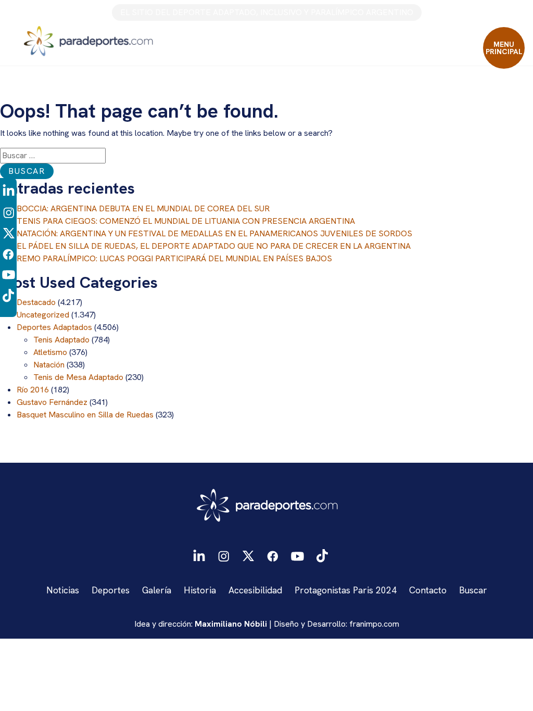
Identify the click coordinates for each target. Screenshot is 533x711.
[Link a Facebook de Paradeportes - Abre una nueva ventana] (8, 253)
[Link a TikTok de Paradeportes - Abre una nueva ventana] (8, 294)
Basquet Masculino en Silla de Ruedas (85, 414)
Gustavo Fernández (52, 402)
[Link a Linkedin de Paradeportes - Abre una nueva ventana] (8, 191)
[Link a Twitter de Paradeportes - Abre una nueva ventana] (8, 232)
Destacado (36, 302)
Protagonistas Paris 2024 (346, 590)
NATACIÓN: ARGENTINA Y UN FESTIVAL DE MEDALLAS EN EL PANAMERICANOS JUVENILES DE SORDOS (214, 233)
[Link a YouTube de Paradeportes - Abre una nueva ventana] (8, 274)
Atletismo (50, 352)
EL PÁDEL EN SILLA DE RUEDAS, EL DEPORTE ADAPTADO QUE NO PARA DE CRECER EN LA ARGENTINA (214, 245)
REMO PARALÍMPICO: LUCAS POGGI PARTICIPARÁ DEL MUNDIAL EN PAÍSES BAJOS (174, 258)
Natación (49, 364)
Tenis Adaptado (61, 339)
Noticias (62, 590)
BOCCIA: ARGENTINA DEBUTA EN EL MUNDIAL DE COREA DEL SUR (143, 208)
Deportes (111, 590)
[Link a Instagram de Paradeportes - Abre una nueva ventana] (8, 211)
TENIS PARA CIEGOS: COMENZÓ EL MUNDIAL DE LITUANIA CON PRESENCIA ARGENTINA (186, 220)
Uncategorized (43, 314)
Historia (200, 590)
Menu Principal (504, 48)
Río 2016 (33, 389)
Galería (156, 590)
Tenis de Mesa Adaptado (78, 377)
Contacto (428, 590)
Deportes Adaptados (54, 327)
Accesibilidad (255, 590)
